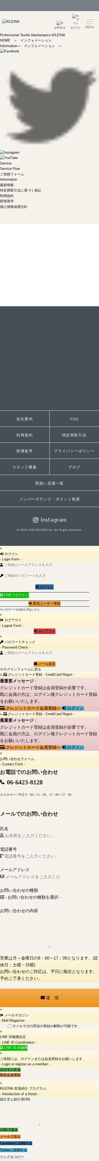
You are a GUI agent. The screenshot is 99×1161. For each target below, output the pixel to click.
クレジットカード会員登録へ (33, 708)
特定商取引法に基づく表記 (20, 190)
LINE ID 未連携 (15, 1048)
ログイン (75, 27)
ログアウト (46, 631)
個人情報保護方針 (13, 207)
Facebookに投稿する (16, 1143)
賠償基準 (7, 201)
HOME (5, 40)
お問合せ (60, 27)
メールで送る (10, 1137)
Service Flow (10, 169)
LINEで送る (9, 1130)
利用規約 (7, 196)
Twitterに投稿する (13, 1150)
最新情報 (7, 185)
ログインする (10, 1070)
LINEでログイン (16, 595)
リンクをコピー (12, 1157)
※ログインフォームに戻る (20, 669)
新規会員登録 (10, 1075)
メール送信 (46, 664)
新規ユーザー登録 (46, 603)
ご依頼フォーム (12, 174)
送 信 (52, 997)
